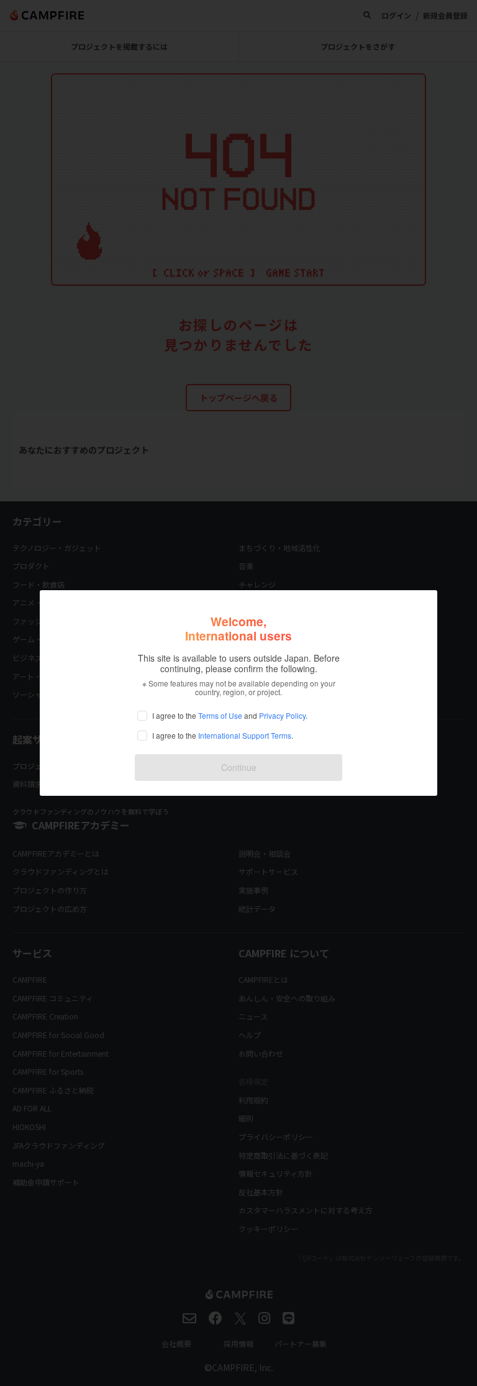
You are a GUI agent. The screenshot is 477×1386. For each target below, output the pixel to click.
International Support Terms (244, 735)
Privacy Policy (282, 715)
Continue (239, 767)
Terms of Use (220, 715)
